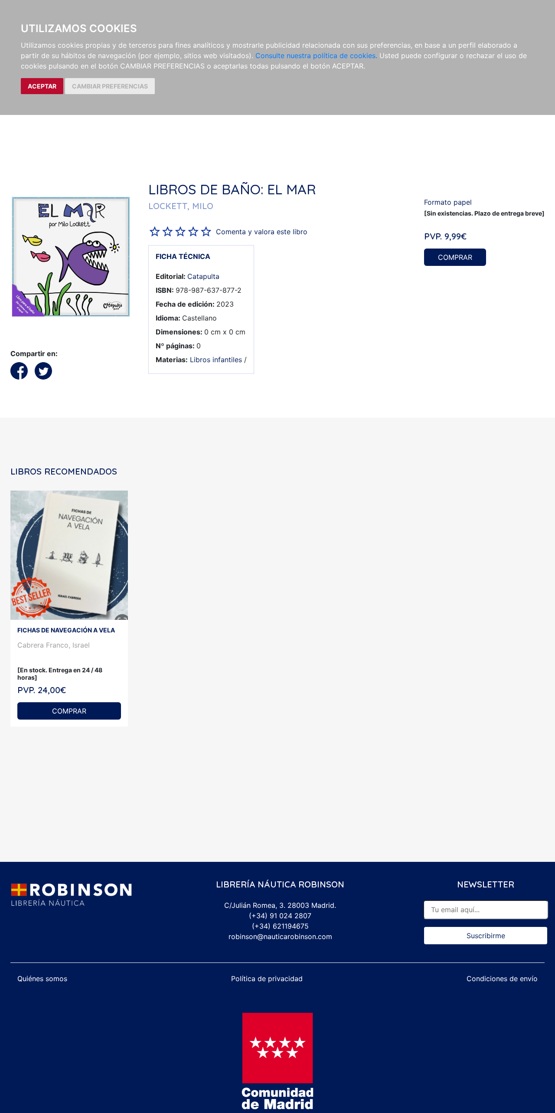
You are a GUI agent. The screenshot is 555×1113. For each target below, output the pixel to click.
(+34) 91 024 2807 (280, 915)
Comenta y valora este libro (261, 231)
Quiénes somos (42, 978)
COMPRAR (455, 257)
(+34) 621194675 (280, 926)
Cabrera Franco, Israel (53, 645)
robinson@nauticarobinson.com (280, 936)
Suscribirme (486, 935)
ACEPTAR (42, 86)
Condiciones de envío (502, 978)
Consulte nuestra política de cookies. (316, 55)
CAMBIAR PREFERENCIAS (110, 86)
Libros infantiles (216, 359)
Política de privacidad (267, 978)
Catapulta (203, 276)
